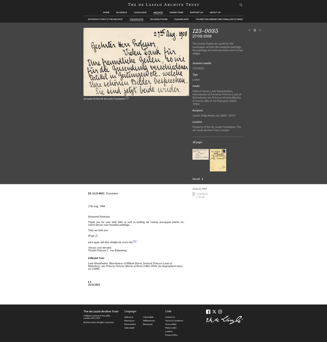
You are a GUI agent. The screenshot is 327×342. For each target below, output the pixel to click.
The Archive (136, 19)
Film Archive (181, 19)
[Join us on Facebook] (208, 312)
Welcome (128, 317)
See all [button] (196, 178)
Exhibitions (176, 12)
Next (260, 30)
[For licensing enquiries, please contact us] (127, 98)
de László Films (158, 19)
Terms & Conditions (174, 320)
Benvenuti (148, 324)
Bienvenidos (130, 324)
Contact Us (170, 317)
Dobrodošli (129, 327)
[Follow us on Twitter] (214, 312)
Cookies (169, 331)
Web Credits (171, 327)
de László (121, 12)
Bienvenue (129, 320)
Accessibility (171, 324)
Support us (196, 12)
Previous (249, 30)
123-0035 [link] (202, 195)
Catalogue (140, 12)
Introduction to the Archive (105, 19)
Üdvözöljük (148, 317)
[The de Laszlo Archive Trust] (163, 5)
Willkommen (149, 320)
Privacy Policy (171, 335)
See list (254, 30)
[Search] (241, 4)
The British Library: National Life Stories (219, 19)
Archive (158, 12)
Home (106, 12)
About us (215, 12)
